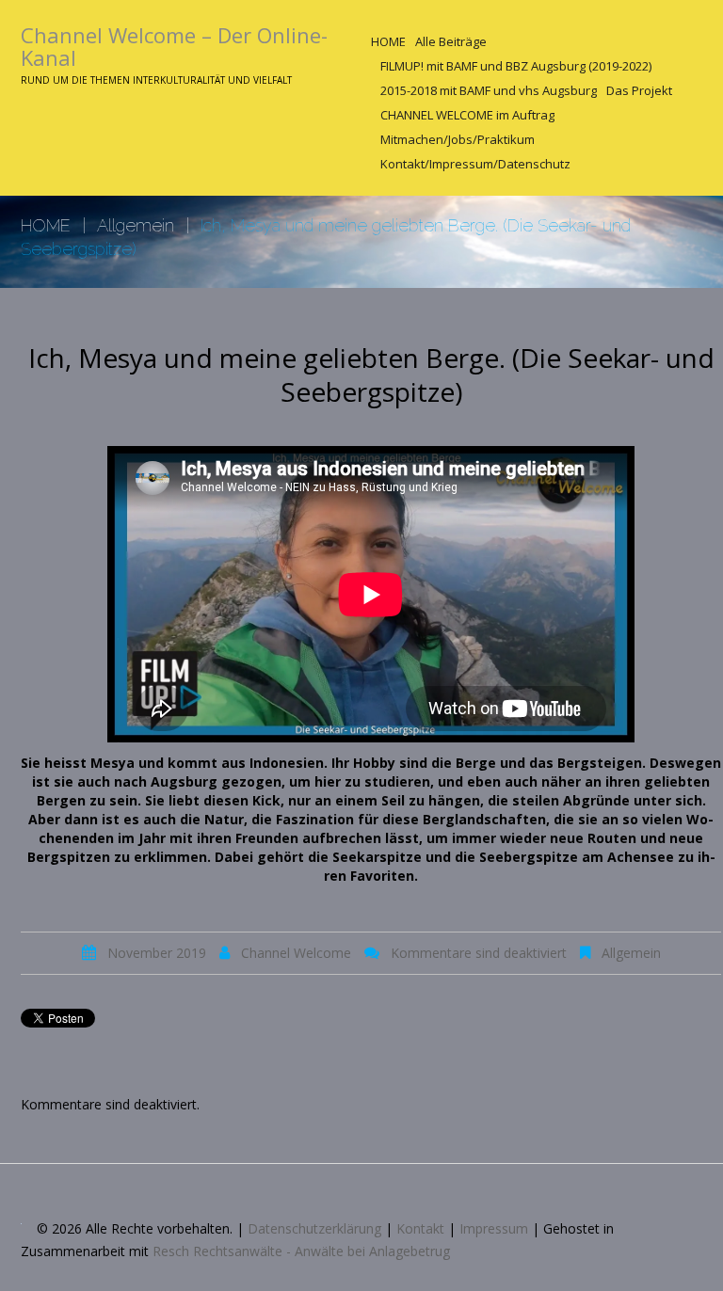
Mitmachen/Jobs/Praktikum (457, 139)
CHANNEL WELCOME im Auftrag (467, 114)
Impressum (493, 1228)
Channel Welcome (296, 953)
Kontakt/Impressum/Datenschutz (475, 163)
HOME (388, 41)
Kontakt (420, 1228)
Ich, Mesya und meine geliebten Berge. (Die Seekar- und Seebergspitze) (371, 374)
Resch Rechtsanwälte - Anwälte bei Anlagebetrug (301, 1251)
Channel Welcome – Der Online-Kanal (174, 46)
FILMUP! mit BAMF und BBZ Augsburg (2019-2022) (515, 65)
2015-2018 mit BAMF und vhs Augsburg (488, 90)
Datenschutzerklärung (314, 1228)
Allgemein (135, 225)
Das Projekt (639, 90)
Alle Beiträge (451, 41)
